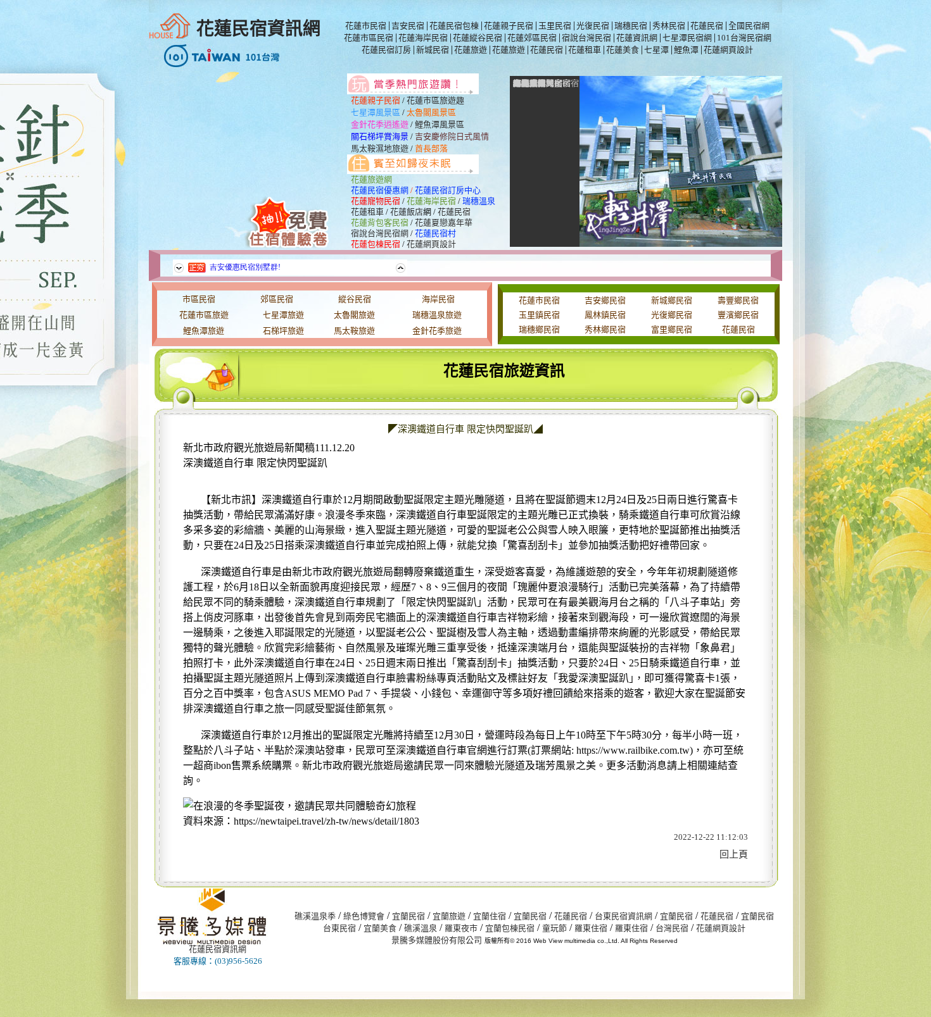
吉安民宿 (407, 25)
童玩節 (554, 928)
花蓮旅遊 (470, 49)
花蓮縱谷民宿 (477, 37)
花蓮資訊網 (636, 37)
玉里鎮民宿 (539, 315)
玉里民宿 (554, 25)
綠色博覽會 (363, 916)
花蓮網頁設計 (728, 49)
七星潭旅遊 (283, 315)
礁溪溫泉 (420, 928)
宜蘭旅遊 (449, 916)
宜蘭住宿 (489, 916)
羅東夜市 (461, 928)
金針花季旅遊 (437, 330)
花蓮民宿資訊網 (258, 29)
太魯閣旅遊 (354, 315)
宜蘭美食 (380, 928)
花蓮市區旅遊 (204, 315)
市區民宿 (198, 299)
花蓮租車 (584, 49)
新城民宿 (432, 49)
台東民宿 (339, 928)
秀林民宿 (668, 25)
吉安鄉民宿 (605, 300)
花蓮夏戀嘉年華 (443, 222)
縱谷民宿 (354, 299)
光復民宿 (592, 25)
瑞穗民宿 (630, 25)
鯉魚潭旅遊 (203, 330)
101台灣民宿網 (744, 37)
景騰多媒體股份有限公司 (436, 940)
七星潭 (656, 49)
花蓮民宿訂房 (386, 49)
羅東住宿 (590, 928)
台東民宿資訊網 (623, 916)
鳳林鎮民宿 (605, 315)
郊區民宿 (276, 299)
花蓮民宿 (706, 25)
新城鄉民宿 (671, 300)
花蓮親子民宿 (508, 25)
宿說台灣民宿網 (379, 233)
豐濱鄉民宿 (738, 315)
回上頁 (733, 854)
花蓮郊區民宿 (532, 37)
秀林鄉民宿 (605, 329)
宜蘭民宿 (408, 916)
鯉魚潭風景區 (439, 124)
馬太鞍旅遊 (354, 330)
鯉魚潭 (686, 49)
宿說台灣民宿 (586, 37)
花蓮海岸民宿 (423, 37)
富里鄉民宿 (671, 329)
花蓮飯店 (406, 211)
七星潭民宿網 (687, 37)
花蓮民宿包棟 (454, 25)
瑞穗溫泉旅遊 (437, 315)
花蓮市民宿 (365, 25)
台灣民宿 (672, 928)
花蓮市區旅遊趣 (435, 100)
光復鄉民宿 (671, 315)
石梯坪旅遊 (283, 330)
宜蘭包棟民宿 (510, 928)
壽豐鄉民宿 (738, 300)
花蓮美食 (622, 49)
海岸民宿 (438, 299)
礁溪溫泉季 (315, 916)
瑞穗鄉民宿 (539, 329)
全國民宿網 (749, 25)
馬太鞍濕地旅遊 (379, 148)
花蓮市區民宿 (368, 37)
